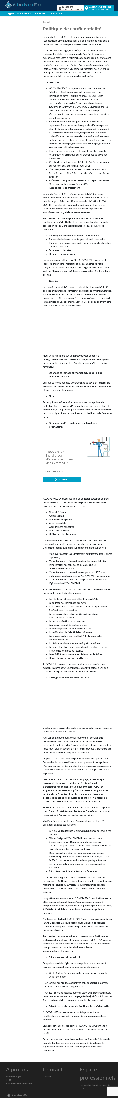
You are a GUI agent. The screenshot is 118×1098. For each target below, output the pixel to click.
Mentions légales (14, 1076)
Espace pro (72, 8)
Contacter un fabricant (101, 8)
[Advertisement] (77, 331)
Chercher (64, 479)
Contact (47, 1076)
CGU (8, 1080)
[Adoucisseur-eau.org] (30, 4)
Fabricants (41, 13)
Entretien (56, 13)
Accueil (46, 22)
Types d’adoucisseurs (19, 13)
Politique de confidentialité (19, 1083)
